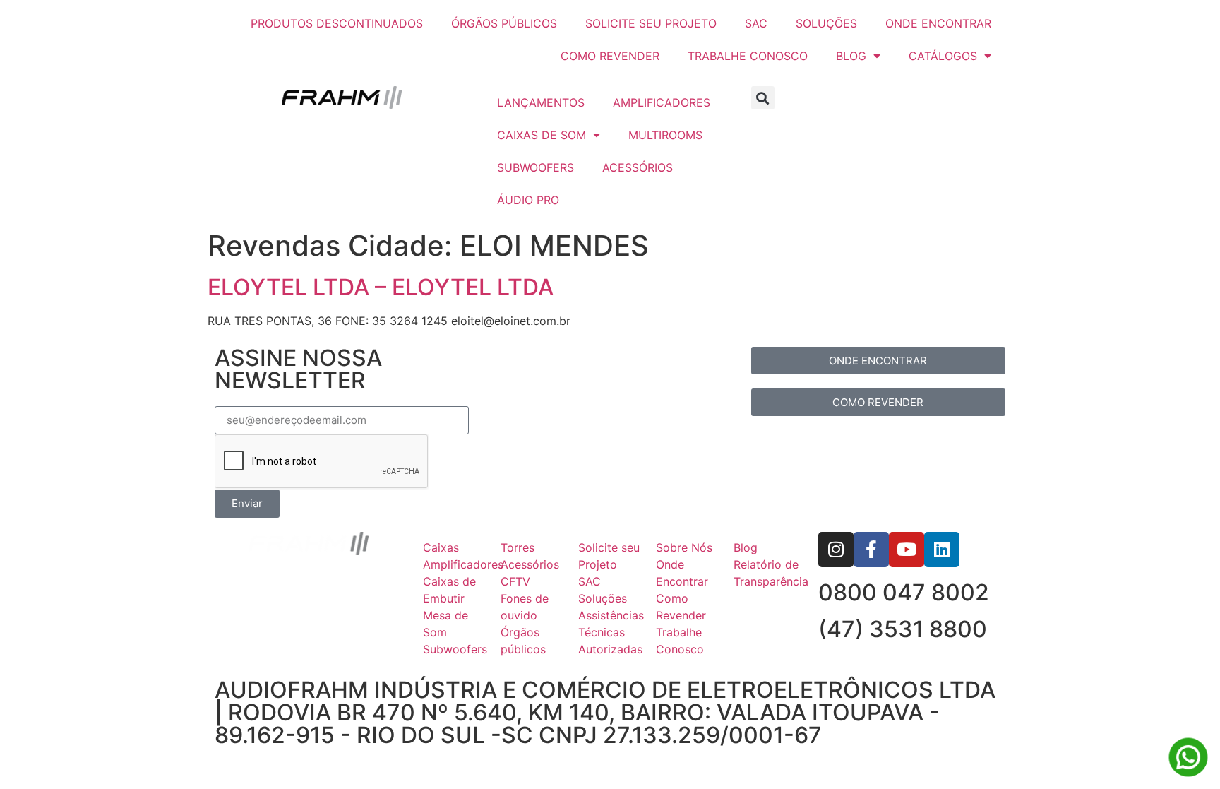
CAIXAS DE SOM (541, 135)
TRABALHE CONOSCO (748, 56)
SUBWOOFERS (535, 167)
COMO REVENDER (610, 56)
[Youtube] (906, 549)
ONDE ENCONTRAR (938, 23)
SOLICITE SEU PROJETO (651, 23)
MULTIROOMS (665, 135)
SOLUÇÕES (826, 23)
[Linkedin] (941, 549)
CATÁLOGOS (943, 56)
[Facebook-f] (871, 549)
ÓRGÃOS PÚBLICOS (504, 23)
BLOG (851, 56)
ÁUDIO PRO (528, 200)
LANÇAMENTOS (541, 102)
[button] (763, 97)
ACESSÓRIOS (637, 167)
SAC (756, 23)
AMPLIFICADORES (661, 102)
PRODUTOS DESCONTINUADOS (337, 23)
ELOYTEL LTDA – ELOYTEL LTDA (381, 287)
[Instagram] (836, 549)
